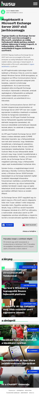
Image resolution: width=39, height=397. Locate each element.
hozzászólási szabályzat (12, 392)
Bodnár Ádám (15, 10)
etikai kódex (28, 390)
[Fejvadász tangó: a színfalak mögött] (19, 244)
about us (31, 392)
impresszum (12, 390)
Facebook (9, 225)
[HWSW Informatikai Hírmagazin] (8, 3)
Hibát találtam (30, 225)
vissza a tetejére (29, 231)
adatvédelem (24, 392)
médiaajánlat (20, 390)
